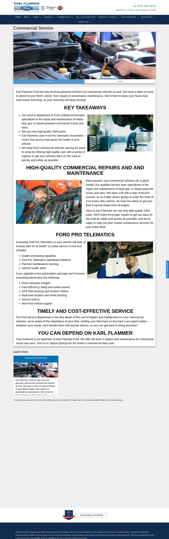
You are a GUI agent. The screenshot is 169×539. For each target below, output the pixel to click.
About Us (83, 22)
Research (147, 17)
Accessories (129, 17)
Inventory (49, 81)
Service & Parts (107, 17)
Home (18, 17)
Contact (120, 81)
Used (36, 17)
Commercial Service (36, 358)
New (26, 17)
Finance (48, 17)
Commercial (65, 17)
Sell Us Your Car (85, 17)
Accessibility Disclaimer (91, 515)
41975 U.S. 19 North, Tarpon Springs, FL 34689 (137, 10)
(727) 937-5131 (146, 6)
